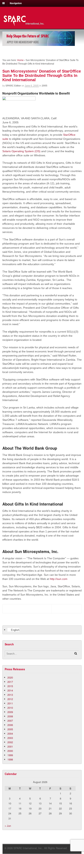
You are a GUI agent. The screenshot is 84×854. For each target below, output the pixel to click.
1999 (10, 755)
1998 (10, 759)
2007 (10, 720)
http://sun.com (58, 578)
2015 (10, 686)
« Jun (8, 826)
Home (20, 60)
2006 (10, 725)
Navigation (16, 3)
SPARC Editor (13, 85)
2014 (10, 690)
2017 (10, 682)
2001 (10, 746)
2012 (10, 699)
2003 (10, 738)
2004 (10, 733)
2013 (10, 695)
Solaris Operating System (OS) (21, 151)
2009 (10, 712)
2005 (44, 85)
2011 (10, 703)
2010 (10, 707)
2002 (10, 742)
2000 (10, 751)
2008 (10, 716)
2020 (10, 677)
